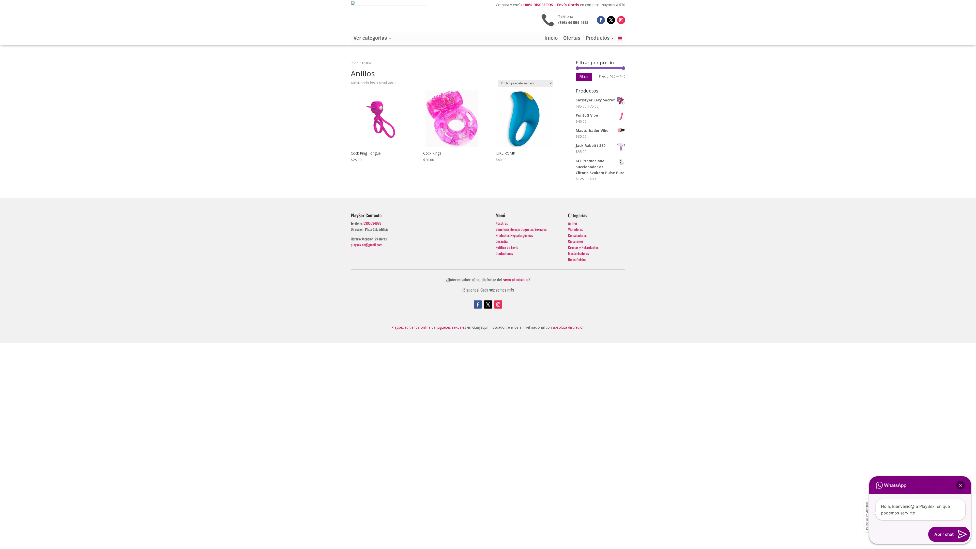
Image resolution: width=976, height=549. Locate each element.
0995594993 (372, 223)
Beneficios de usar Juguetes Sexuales (521, 229)
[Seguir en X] (611, 20)
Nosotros (502, 223)
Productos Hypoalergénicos (514, 235)
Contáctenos (504, 253)
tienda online (420, 327)
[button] (960, 485)
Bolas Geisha (577, 259)
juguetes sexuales (451, 327)
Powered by (866, 516)
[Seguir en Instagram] (621, 20)
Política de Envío (507, 247)
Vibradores (575, 229)
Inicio (551, 38)
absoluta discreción (569, 327)
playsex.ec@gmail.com (366, 244)
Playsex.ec (399, 327)
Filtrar (584, 76)
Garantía (502, 241)
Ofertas (571, 38)
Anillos (572, 223)
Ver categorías (370, 38)
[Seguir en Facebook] (601, 20)
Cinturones (575, 241)
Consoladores (577, 235)
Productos (597, 38)
